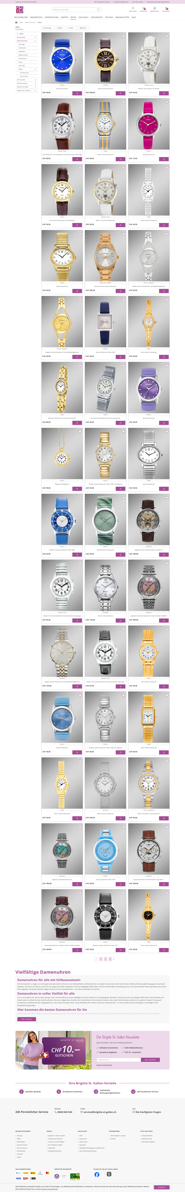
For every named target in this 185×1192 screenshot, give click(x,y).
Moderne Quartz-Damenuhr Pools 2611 (105, 945)
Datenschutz (83, 1142)
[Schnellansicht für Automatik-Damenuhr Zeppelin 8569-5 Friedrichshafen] (77, 950)
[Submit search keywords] (98, 9)
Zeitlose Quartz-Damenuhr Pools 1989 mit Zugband (105, 484)
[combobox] (76, 9)
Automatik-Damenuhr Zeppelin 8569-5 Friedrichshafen (62, 945)
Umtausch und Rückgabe (56, 1142)
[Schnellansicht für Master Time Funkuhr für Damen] (164, 93)
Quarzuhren (24, 76)
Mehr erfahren (26, 1019)
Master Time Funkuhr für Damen (148, 89)
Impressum (83, 1139)
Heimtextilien (21, 1151)
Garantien (82, 1145)
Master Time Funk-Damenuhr (105, 220)
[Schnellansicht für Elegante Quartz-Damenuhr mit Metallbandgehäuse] (77, 357)
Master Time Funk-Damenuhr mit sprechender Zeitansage (62, 616)
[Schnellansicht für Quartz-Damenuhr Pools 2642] (120, 357)
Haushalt (20, 1154)
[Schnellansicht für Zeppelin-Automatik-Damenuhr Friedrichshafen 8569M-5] (164, 620)
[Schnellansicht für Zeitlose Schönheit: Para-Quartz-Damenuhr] (77, 423)
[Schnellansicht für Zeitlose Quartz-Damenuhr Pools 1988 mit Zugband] (120, 752)
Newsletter (51, 1148)
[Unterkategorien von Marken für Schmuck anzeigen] (35, 90)
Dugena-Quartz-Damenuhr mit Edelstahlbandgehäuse (62, 682)
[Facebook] (96, 1174)
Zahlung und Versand (55, 1139)
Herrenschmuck (22, 83)
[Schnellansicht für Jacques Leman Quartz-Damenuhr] (120, 291)
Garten (19, 1157)
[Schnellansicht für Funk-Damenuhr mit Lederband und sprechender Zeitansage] (77, 159)
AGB (80, 1136)
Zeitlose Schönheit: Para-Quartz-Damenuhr (62, 418)
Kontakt (113, 1139)
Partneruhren (24, 73)
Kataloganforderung (54, 1151)
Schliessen (162, 1187)
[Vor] (114, 959)
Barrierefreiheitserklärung (87, 1151)
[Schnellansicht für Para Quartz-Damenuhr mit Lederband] (77, 225)
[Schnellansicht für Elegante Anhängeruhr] (77, 489)
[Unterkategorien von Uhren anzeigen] (35, 69)
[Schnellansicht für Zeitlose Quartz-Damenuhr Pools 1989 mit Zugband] (120, 489)
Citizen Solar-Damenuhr (105, 89)
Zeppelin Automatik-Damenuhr (62, 879)
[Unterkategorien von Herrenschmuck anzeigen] (35, 83)
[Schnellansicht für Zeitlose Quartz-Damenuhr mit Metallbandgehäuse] (164, 291)
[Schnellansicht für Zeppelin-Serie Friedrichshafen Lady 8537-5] (164, 555)
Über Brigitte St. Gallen (118, 1136)
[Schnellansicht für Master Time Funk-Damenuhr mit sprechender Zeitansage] (77, 620)
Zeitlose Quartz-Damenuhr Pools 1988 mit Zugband (105, 748)
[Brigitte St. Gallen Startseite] (19, 9)
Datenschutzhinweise (104, 1065)
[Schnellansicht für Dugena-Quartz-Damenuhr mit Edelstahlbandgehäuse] (77, 686)
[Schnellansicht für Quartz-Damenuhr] (77, 93)
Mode (21, 34)
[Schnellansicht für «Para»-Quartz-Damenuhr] (120, 159)
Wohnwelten (21, 1142)
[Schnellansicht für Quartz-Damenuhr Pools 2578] (120, 884)
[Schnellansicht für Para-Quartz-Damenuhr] (164, 686)
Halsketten (21, 51)
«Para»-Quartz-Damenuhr (105, 154)
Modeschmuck (23, 55)
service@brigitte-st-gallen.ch (100, 1112)
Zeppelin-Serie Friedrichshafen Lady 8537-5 (149, 550)
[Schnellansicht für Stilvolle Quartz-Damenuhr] (120, 555)
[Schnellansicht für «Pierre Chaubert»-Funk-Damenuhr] (164, 818)
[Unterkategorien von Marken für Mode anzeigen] (35, 87)
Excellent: (73, 1174)
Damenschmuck (22, 41)
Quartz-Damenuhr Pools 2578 (105, 879)
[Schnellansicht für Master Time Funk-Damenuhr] (120, 225)
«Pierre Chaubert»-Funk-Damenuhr (148, 814)
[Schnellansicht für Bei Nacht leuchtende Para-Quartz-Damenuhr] (120, 423)
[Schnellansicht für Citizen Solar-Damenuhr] (120, 93)
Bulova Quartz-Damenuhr (105, 814)
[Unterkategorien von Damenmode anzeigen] (35, 37)
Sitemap (19, 1136)
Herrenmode (21, 80)
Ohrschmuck (22, 58)
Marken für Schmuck (23, 90)
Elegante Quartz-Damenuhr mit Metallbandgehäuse (62, 352)
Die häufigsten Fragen (148, 1112)
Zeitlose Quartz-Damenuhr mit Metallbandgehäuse (148, 286)
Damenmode (21, 37)
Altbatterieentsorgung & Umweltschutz (92, 1148)
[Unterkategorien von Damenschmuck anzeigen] (35, 41)
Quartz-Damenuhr (62, 89)
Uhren (20, 69)
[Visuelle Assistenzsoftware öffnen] (108, 1174)
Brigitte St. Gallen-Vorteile (56, 1136)
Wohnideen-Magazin (148, 1142)
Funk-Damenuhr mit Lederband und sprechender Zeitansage (62, 154)
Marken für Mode (22, 87)
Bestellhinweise (147, 1139)
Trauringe (21, 66)
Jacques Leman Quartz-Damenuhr (105, 286)
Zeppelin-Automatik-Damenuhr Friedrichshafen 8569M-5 (148, 616)
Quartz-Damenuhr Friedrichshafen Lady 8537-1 (149, 879)
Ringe (20, 62)
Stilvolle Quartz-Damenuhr (105, 550)
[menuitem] (21, 17)
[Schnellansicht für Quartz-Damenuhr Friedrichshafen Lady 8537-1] (164, 884)
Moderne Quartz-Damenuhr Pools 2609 (62, 550)
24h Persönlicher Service (102, 2)
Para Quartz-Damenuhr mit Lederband (62, 220)
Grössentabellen (147, 1136)
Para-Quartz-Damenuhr (148, 682)
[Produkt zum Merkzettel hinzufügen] (80, 36)
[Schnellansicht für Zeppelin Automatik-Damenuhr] (77, 884)
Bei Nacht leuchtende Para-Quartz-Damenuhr (105, 418)
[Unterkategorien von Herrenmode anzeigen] (35, 80)
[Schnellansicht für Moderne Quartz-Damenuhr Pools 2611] (120, 950)
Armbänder (22, 48)
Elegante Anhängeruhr (62, 484)
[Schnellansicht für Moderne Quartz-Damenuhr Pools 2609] (77, 555)
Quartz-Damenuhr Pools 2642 (105, 352)
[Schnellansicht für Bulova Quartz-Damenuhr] (120, 818)
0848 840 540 (65, 1112)
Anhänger (21, 44)
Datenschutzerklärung (50, 1189)
